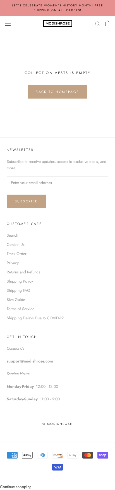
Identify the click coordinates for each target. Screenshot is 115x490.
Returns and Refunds (23, 272)
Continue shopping (16, 486)
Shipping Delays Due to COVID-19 (35, 318)
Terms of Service (20, 309)
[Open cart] (107, 23)
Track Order (17, 253)
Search (12, 235)
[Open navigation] (8, 23)
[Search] (97, 23)
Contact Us (16, 244)
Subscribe (26, 201)
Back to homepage (57, 91)
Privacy (13, 263)
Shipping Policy (20, 281)
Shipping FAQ (18, 290)
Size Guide (16, 299)
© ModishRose (57, 424)
